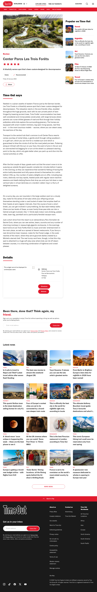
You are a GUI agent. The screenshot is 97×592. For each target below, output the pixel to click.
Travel (30, 9)
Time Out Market (56, 9)
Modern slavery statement (54, 563)
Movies (42, 9)
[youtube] (25, 584)
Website (43, 291)
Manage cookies (55, 568)
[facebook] (15, 584)
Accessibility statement (53, 551)
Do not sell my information (54, 540)
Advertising (68, 512)
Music (48, 9)
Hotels (36, 9)
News (5, 9)
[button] (33, 267)
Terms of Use (34, 331)
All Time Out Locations (84, 515)
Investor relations (55, 516)
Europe (83, 530)
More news (48, 487)
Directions (44, 286)
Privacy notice (54, 534)
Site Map (52, 576)
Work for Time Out (55, 525)
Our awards (53, 521)
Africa (82, 521)
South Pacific (85, 543)
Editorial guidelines (56, 530)
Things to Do (12, 9)
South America (85, 539)
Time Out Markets (55, 4)
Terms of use (54, 557)
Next (60, 31)
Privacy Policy (44, 331)
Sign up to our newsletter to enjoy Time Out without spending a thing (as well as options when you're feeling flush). (31, 319)
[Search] (87, 4)
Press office (53, 512)
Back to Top (50, 499)
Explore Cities (41, 4)
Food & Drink (22, 9)
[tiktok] (9, 584)
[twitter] (20, 584)
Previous (6, 31)
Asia (82, 525)
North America (85, 534)
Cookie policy (54, 546)
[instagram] (4, 584)
